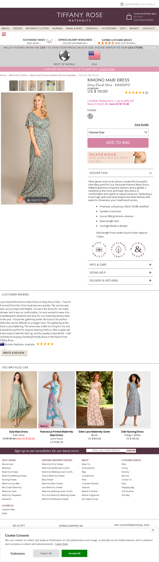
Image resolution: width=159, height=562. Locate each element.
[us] (94, 60)
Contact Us (126, 479)
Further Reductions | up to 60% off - (79, 69)
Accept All (74, 553)
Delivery (125, 471)
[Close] (150, 47)
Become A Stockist (90, 491)
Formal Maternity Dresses (53, 475)
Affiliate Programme (90, 495)
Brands (134, 28)
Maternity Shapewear (11, 495)
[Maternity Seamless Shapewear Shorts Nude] (117, 164)
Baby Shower (48, 479)
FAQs (124, 464)
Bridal (6, 28)
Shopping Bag (128, 487)
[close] (152, 530)
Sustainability (88, 468)
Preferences (18, 553)
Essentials (92, 28)
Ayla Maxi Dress (18, 431)
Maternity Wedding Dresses (14, 475)
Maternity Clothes (37, 28)
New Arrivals (7, 464)
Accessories (109, 28)
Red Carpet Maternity (12, 487)
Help (124, 483)
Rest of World (64, 64)
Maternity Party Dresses (52, 464)
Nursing (58, 28)
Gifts (123, 28)
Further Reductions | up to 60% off (111, 101)
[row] (64, 60)
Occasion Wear (8, 509)
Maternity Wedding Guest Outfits (57, 471)
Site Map (126, 495)
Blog (84, 471)
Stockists (86, 487)
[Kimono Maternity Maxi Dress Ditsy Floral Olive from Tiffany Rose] (13, 85)
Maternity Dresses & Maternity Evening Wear (53, 75)
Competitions (88, 475)
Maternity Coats (9, 491)
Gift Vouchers (128, 491)
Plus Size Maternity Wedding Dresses (58, 495)
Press (84, 479)
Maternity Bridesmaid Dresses (55, 499)
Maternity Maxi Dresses (52, 483)
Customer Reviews (90, 483)
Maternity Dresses (10, 471)
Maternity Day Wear (11, 483)
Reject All (46, 553)
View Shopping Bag (143, 19)
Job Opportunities (90, 499)
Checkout (148, 28)
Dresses (17, 28)
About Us (86, 464)
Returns (125, 475)
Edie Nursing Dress (132, 431)
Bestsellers (6, 468)
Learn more (61, 544)
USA (94, 64)
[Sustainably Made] (49, 42)
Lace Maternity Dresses (52, 487)
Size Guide (142, 124)
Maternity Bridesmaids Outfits (55, 468)
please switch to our (119, 47)
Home (3, 75)
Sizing (124, 468)
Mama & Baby (74, 28)
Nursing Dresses (9, 479)
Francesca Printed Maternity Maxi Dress (56, 433)
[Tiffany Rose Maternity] (61, 23)
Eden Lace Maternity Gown (94, 431)
